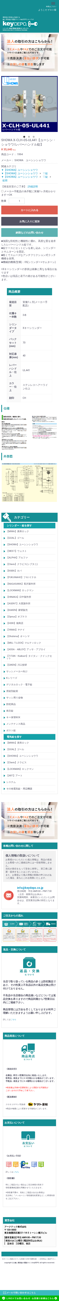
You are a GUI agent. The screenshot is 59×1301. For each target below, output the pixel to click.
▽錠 (45, 173)
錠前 (5, 180)
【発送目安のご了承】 (13, 186)
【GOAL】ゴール (15, 538)
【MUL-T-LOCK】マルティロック (23, 642)
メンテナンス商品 (15, 723)
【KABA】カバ (14, 570)
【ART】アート (14, 775)
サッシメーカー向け (17, 671)
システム (11, 782)
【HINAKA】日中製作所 (18, 597)
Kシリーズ (11, 678)
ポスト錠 (11, 730)
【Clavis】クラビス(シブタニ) (22, 564)
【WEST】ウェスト (16, 551)
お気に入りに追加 (30, 221)
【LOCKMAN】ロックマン (20, 590)
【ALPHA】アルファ (17, 557)
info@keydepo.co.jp (30, 887)
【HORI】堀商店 (14, 623)
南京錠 (9, 710)
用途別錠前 (12, 691)
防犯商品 (11, 704)
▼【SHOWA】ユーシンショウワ (19, 169)
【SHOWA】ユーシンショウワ (22, 544)
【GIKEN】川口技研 (16, 664)
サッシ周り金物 (14, 697)
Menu (54, 1)
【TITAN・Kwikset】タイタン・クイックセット (29, 657)
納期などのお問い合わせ (29, 232)
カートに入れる (29, 210)
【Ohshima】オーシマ (18, 636)
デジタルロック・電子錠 (19, 684)
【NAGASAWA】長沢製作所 (21, 583)
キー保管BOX (13, 717)
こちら (13, 1019)
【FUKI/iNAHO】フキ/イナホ (21, 577)
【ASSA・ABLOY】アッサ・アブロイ (25, 649)
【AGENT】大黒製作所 (18, 603)
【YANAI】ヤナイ (15, 629)
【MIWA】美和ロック (17, 531)
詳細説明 (33, 186)
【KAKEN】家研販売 (17, 610)
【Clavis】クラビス (16, 762)
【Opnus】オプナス (16, 616)
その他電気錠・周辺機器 (19, 788)
